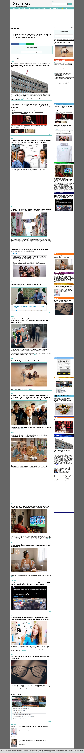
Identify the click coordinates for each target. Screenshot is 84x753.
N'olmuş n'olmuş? (58, 379)
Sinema (12, 358)
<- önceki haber (14, 42)
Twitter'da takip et (57, 513)
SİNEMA (57, 40)
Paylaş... (49, 134)
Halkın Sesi (13, 724)
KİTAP (56, 298)
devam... (58, 281)
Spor (12, 503)
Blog (12, 542)
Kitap (12, 654)
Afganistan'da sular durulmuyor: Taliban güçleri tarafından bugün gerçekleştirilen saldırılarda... (63, 126)
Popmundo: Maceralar (59, 419)
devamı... (59, 191)
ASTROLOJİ (58, 273)
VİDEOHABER (58, 193)
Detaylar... (21, 99)
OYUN (56, 417)
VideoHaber (13, 580)
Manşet (13, 61)
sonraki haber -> (49, 42)
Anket (12, 691)
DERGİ (56, 357)
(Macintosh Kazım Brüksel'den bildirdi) (44, 41)
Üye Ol (62, 1)
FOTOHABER (58, 104)
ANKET (56, 377)
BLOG (56, 253)
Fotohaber (13, 101)
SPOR (56, 163)
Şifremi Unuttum (56, 1)
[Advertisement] (42, 18)
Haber (56, 435)
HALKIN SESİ (59, 284)
